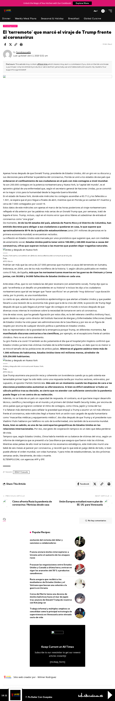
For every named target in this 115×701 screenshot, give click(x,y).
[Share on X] (10, 44)
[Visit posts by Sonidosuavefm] (7, 54)
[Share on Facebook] (5, 44)
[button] (89, 11)
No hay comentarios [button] (97, 520)
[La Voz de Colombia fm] (7, 10)
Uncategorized (10, 26)
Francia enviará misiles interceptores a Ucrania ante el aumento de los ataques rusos (50, 555)
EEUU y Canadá (21, 472)
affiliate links (42, 64)
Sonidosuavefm (23, 52)
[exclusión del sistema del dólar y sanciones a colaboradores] (80, 541)
